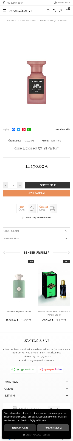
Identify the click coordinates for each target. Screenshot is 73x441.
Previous (4, 252)
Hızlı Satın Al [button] (36, 193)
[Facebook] (13, 129)
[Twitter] (18, 129)
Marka (45, 140)
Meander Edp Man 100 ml (19, 312)
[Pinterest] (24, 129)
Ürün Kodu (14, 140)
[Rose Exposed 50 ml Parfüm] (36, 75)
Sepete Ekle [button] (48, 185)
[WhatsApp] (29, 129)
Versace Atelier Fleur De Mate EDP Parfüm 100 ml (54, 313)
